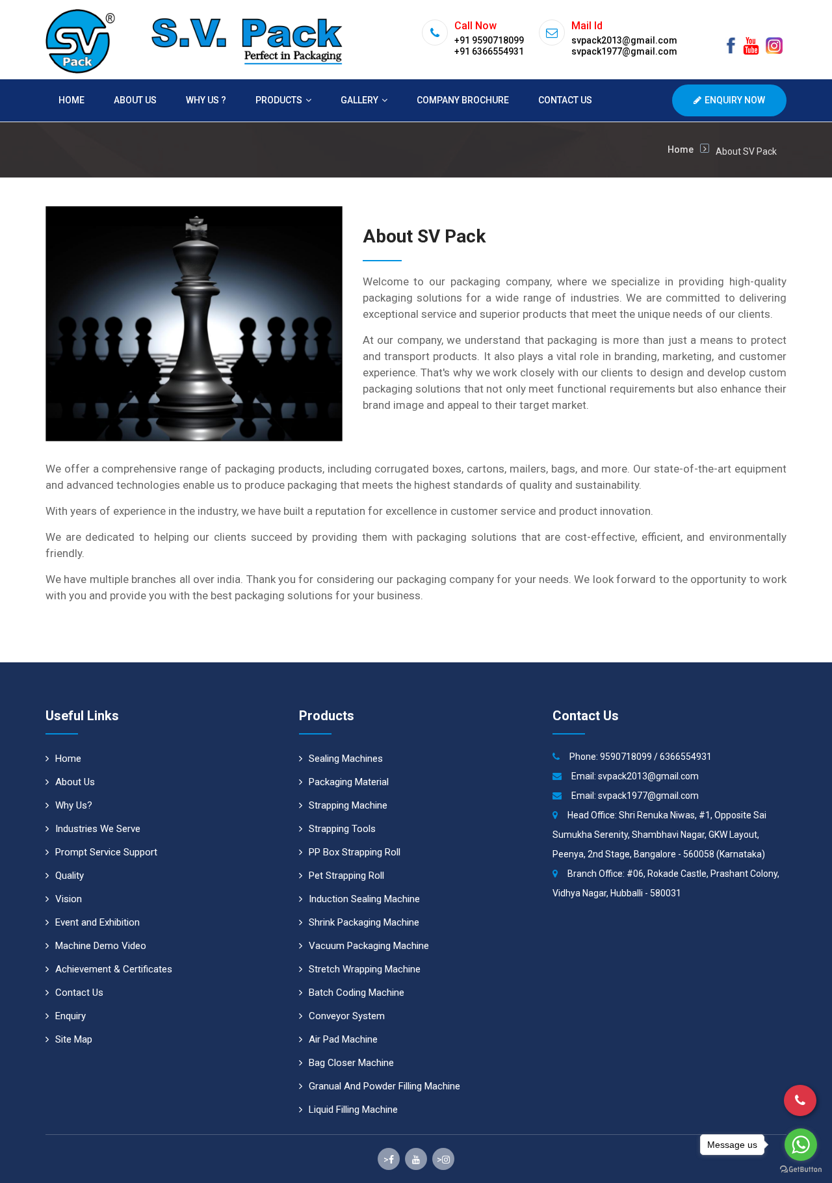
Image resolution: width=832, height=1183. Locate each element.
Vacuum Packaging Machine (369, 946)
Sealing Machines (346, 758)
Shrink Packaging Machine (364, 922)
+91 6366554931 (489, 51)
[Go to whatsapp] (801, 1144)
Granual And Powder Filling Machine (384, 1086)
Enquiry (70, 1016)
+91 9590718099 (489, 40)
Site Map (73, 1039)
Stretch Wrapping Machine (365, 969)
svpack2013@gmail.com (648, 776)
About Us (135, 100)
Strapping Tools (342, 829)
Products (278, 100)
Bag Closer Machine (351, 1063)
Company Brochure (463, 100)
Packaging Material (349, 782)
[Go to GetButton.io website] (801, 1169)
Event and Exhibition (97, 922)
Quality (69, 875)
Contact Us (565, 100)
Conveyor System (347, 1016)
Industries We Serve (97, 829)
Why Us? (73, 805)
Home (71, 100)
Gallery (359, 100)
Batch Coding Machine (356, 992)
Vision (68, 899)
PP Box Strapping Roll (354, 852)
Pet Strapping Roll (346, 875)
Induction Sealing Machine (364, 899)
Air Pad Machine (343, 1039)
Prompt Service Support (106, 852)
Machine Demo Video (100, 946)
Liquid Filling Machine (353, 1109)
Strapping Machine (348, 805)
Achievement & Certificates (113, 969)
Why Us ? (206, 100)
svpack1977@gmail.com (648, 795)
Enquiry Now (735, 100)
